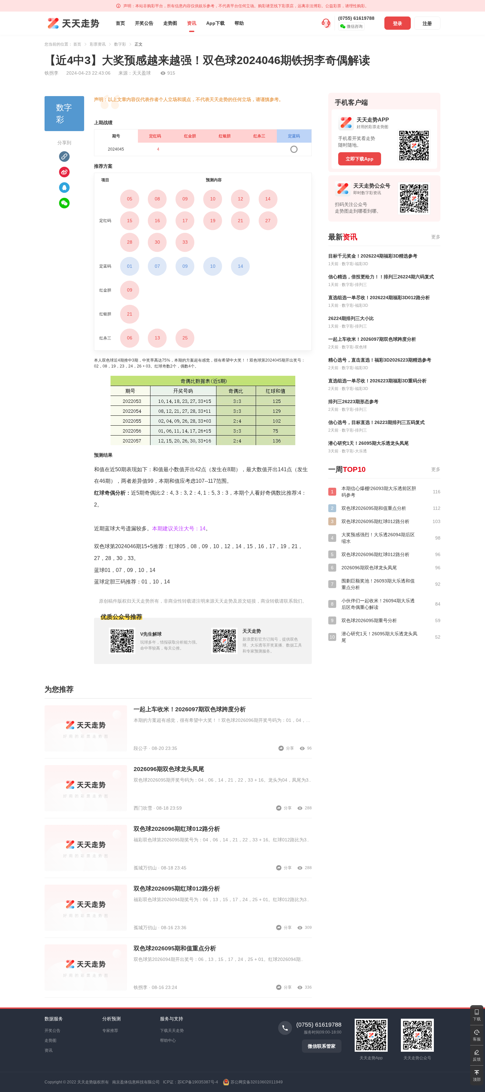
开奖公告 (144, 23)
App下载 (215, 23)
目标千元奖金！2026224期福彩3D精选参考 (372, 256)
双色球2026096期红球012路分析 (177, 829)
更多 (435, 236)
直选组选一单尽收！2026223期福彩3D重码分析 (377, 380)
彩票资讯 (98, 44)
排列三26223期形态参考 (353, 401)
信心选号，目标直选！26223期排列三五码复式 (376, 422)
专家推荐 (110, 1030)
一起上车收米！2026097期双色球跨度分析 (190, 709)
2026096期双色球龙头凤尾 (169, 769)
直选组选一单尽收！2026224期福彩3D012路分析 (379, 297)
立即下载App (359, 158)
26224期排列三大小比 (351, 318)
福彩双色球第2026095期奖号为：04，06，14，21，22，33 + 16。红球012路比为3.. (221, 839)
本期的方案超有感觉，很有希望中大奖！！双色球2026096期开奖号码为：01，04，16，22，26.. (223, 720)
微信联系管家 (322, 1046)
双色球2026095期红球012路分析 (177, 888)
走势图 (170, 23)
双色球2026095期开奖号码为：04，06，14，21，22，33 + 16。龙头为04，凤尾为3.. (222, 780)
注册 (427, 23)
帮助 (239, 23)
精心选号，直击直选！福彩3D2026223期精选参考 (379, 360)
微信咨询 (355, 26)
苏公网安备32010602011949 (257, 1082)
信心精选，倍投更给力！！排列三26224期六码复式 (381, 276)
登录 (397, 23)
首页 (120, 23)
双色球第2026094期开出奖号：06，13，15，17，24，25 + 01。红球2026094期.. (218, 959)
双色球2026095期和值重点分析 (175, 948)
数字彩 (120, 44)
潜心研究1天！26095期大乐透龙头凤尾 (368, 443)
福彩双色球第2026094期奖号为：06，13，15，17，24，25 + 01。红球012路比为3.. (221, 899)
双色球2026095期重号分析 (369, 620)
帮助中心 (168, 1040)
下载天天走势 (172, 1030)
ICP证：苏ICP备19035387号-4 (190, 1082)
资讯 (191, 23)
